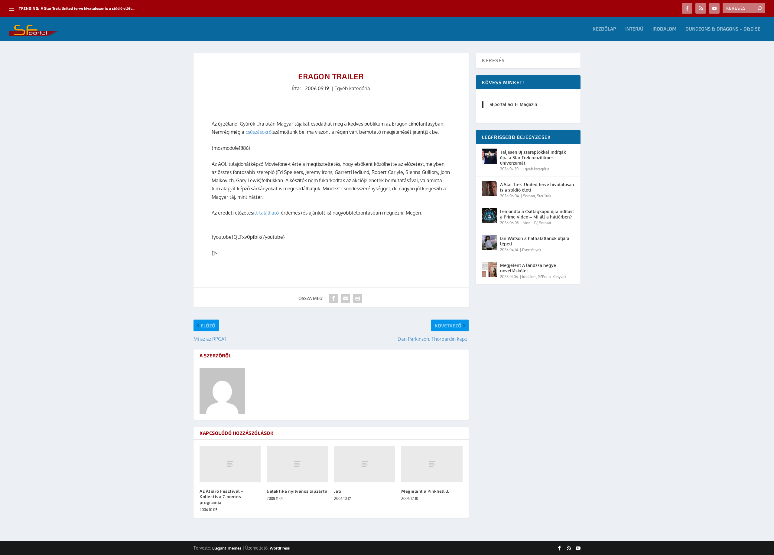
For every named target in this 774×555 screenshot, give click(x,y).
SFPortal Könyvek (552, 276)
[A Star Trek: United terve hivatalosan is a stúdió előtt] (489, 188)
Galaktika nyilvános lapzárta (297, 491)
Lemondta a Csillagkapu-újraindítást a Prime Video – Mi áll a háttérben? (537, 214)
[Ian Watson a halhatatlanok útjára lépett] (489, 242)
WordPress (280, 548)
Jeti (338, 491)
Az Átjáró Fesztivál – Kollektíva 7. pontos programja (221, 496)
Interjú (634, 28)
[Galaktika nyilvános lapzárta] (297, 464)
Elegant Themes (226, 548)
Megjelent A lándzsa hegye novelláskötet (528, 268)
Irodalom (664, 28)
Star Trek (544, 196)
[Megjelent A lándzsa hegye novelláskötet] (489, 269)
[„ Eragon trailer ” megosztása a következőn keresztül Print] (358, 298)
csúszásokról (259, 132)
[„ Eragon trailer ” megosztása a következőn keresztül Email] (346, 298)
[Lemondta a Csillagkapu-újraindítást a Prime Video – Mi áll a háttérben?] (489, 215)
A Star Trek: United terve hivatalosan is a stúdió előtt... (88, 8)
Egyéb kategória (352, 88)
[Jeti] (364, 464)
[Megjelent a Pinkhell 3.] (431, 464)
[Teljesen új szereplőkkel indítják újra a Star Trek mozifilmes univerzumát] (489, 156)
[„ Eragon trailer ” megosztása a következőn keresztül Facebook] (333, 298)
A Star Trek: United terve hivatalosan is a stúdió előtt (537, 187)
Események (531, 250)
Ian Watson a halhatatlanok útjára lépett (534, 241)
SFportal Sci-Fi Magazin (513, 104)
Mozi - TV (530, 223)
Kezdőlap (604, 28)
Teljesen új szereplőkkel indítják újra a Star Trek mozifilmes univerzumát (533, 157)
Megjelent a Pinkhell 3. (425, 491)
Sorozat (529, 196)
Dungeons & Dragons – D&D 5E (722, 28)
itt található (265, 213)
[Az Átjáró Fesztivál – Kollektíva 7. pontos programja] (230, 464)
